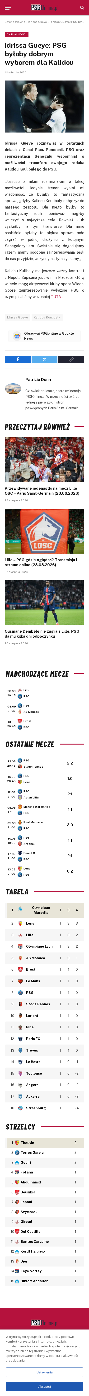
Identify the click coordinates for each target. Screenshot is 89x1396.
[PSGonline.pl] (44, 8)
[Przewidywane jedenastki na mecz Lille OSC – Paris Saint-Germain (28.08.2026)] (44, 459)
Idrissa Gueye (37, 22)
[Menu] (8, 7)
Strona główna (15, 22)
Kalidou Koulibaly (47, 317)
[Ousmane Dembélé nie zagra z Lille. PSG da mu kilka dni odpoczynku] (44, 602)
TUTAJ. (57, 296)
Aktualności (17, 34)
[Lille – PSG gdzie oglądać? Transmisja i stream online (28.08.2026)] (44, 531)
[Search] (81, 7)
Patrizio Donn (38, 379)
